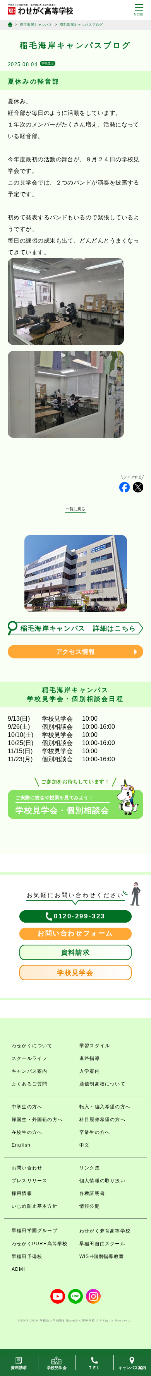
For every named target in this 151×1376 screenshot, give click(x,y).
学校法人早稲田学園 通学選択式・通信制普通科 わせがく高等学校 (40, 9)
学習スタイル (94, 1045)
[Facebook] (124, 487)
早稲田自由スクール (102, 1243)
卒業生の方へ (94, 1132)
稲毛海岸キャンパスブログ (81, 25)
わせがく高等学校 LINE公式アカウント (75, 1296)
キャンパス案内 (29, 1071)
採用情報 (22, 1193)
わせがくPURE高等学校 (39, 1243)
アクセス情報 (75, 651)
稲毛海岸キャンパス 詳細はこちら (78, 628)
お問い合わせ (27, 1168)
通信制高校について (102, 1084)
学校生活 (47, 63)
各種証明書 (92, 1193)
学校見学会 (75, 972)
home (10, 24)
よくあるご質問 (29, 1084)
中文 (84, 1145)
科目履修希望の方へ (102, 1119)
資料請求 (75, 952)
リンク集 (89, 1168)
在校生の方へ (27, 1132)
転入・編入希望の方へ (104, 1106)
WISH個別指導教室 (101, 1256)
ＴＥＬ (94, 1368)
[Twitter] (138, 487)
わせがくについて (32, 1045)
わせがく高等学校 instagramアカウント (93, 1296)
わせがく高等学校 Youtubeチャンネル (57, 1296)
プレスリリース (29, 1180)
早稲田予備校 (27, 1256)
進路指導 (89, 1058)
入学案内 (89, 1071)
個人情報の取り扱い (102, 1180)
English (21, 1145)
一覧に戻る (76, 509)
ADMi (18, 1269)
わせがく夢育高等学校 (104, 1231)
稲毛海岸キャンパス (36, 25)
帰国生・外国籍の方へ (37, 1119)
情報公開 (89, 1206)
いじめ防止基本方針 (35, 1206)
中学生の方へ (27, 1106)
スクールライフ (29, 1058)
